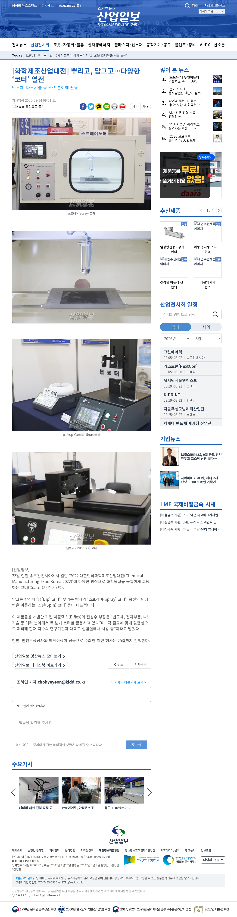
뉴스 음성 (25, 106)
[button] (114, 106)
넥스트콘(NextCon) (181, 366)
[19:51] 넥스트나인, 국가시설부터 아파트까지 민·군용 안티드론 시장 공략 (76, 55)
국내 (175, 327)
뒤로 (120, 664)
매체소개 (17, 850)
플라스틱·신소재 (128, 44)
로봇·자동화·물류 (68, 44)
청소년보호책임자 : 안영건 (140, 850)
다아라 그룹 (211, 859)
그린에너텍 (173, 352)
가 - (134, 106)
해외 (206, 327)
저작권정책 (87, 850)
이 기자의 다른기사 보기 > (128, 682)
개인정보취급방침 (109, 850)
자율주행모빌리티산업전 (184, 409)
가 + (146, 106)
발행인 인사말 (36, 850)
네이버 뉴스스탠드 (24, 5)
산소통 (219, 44)
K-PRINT (172, 394)
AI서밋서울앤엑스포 (180, 380)
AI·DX (205, 44)
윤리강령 (70, 850)
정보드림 (206, 850)
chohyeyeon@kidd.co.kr (61, 682)
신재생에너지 (99, 44)
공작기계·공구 (159, 44)
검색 (195, 5)
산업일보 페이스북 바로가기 (38, 665)
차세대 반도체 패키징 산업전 (188, 423)
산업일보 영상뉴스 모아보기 (38, 656)
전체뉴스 (19, 44)
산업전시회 (40, 44)
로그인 (136, 744)
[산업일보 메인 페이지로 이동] (118, 16)
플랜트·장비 (185, 44)
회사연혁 (54, 850)
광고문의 (190, 850)
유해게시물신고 (214, 5)
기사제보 (48, 5)
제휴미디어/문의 (170, 850)
